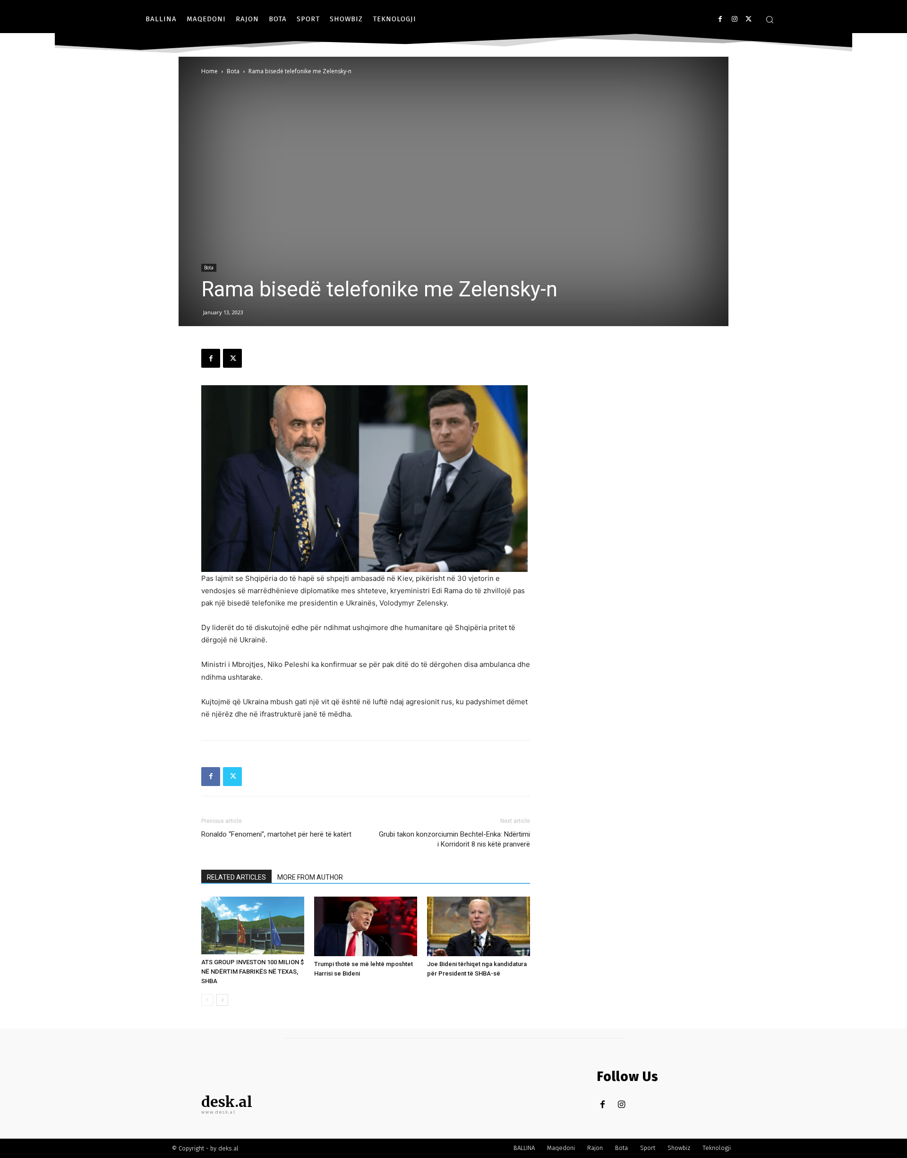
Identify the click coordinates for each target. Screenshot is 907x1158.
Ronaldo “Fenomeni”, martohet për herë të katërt (276, 834)
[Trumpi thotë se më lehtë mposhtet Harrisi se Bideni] (365, 926)
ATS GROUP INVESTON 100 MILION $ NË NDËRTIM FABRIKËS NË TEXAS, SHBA (252, 972)
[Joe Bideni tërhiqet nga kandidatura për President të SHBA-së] (478, 926)
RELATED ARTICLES (236, 877)
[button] (769, 19)
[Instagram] (734, 19)
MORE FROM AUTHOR (310, 877)
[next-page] (222, 1000)
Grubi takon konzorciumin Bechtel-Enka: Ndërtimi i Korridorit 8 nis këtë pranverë (454, 839)
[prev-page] (207, 1000)
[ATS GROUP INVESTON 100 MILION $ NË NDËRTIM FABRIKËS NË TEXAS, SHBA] (252, 926)
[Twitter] (748, 19)
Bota (233, 71)
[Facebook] (720, 19)
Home (209, 71)
